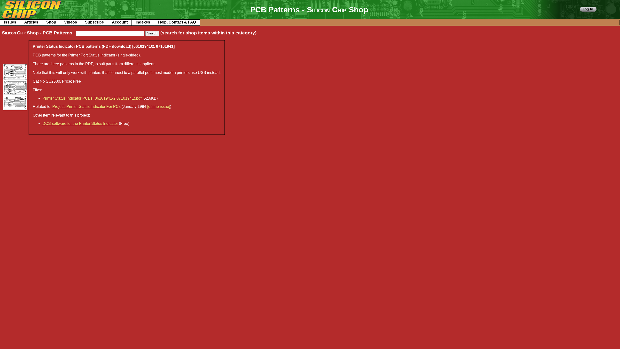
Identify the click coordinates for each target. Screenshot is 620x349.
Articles (31, 22)
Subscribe (94, 22)
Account (120, 22)
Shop (51, 22)
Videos (70, 22)
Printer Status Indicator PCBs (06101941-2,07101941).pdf (91, 98)
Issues (10, 22)
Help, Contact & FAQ (177, 22)
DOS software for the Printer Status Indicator (80, 123)
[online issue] (158, 106)
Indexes (143, 22)
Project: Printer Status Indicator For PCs (86, 106)
